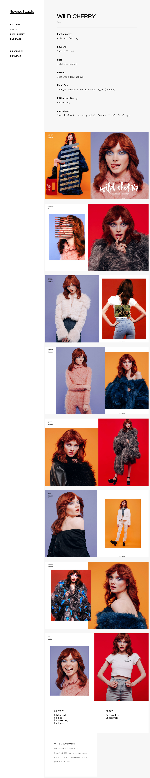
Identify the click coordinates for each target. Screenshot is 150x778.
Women (59, 22)
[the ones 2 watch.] (22, 12)
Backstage (15, 39)
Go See (13, 29)
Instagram (15, 56)
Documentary (17, 34)
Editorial (15, 24)
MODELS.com (65, 761)
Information (17, 51)
